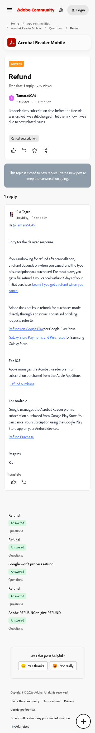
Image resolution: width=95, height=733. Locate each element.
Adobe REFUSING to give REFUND (34, 612)
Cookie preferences (23, 710)
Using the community (25, 701)
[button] (9, 11)
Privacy (69, 701)
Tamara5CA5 (26, 95)
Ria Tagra (23, 211)
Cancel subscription (24, 138)
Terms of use (52, 701)
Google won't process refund (31, 564)
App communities (38, 23)
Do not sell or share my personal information (40, 718)
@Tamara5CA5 (24, 225)
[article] (47, 347)
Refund (14, 515)
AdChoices (22, 726)
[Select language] (61, 10)
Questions (55, 28)
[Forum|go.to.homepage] (36, 10)
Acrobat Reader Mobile (26, 28)
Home (15, 23)
